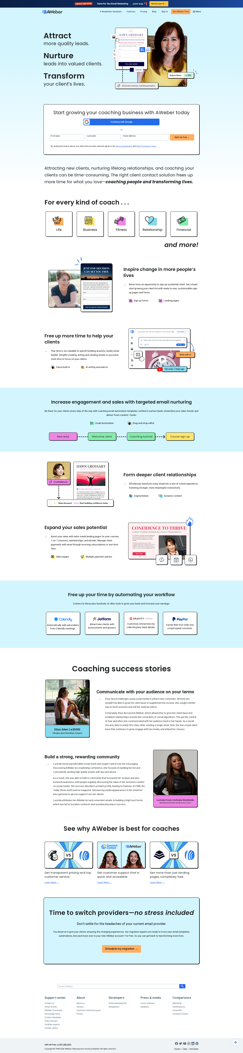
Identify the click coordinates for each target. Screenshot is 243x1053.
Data (185, 1049)
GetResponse (179, 1006)
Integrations (114, 1006)
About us (81, 1003)
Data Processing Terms (146, 146)
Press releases (147, 1003)
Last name (91, 136)
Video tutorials (51, 1021)
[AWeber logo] (50, 12)
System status (51, 1028)
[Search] (182, 986)
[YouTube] (184, 1043)
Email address (130, 136)
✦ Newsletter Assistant (111, 11)
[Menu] (196, 12)
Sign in (164, 11)
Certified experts (52, 1024)
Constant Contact (180, 1013)
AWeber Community (53, 1010)
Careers (80, 1006)
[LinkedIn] (192, 1043)
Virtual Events (51, 1006)
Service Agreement (124, 146)
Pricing (143, 11)
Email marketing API (118, 1003)
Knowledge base (52, 1013)
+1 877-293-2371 (64, 1044)
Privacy (177, 1049)
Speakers (144, 1006)
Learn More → (52, 882)
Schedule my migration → (121, 949)
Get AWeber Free (181, 11)
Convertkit (177, 1010)
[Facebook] (176, 1043)
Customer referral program (89, 1010)
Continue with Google (121, 122)
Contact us (49, 1003)
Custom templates (53, 1017)
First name (55, 136)
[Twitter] (180, 1043)
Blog (154, 11)
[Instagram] (188, 1043)
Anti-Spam (194, 1049)
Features (131, 11)
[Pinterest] (196, 1043)
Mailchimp (177, 1003)
